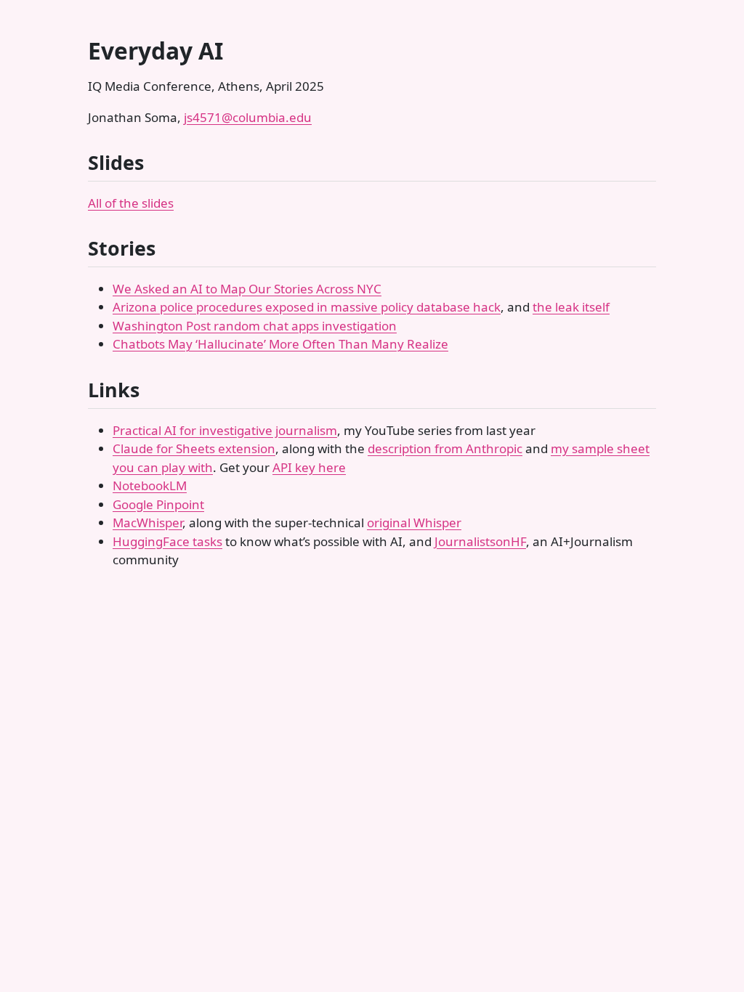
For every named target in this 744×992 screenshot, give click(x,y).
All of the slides (131, 203)
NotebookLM (150, 485)
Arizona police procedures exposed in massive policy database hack (307, 306)
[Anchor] (157, 161)
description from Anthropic (445, 448)
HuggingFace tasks (167, 541)
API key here (309, 467)
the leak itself (571, 306)
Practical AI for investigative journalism (225, 430)
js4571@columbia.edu (248, 117)
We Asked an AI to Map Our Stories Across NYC (247, 288)
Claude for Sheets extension (194, 448)
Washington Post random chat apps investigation (255, 325)
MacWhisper (147, 522)
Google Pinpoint (158, 504)
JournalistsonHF (480, 541)
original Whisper (414, 522)
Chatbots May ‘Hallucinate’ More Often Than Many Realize (280, 344)
